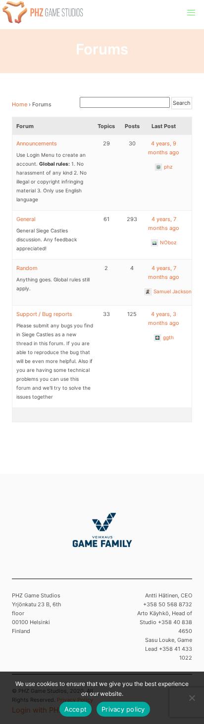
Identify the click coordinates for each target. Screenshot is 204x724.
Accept (75, 709)
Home (19, 104)
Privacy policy (123, 709)
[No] (192, 698)
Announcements (36, 143)
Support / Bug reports (44, 314)
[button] (191, 13)
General (26, 219)
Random (27, 268)
